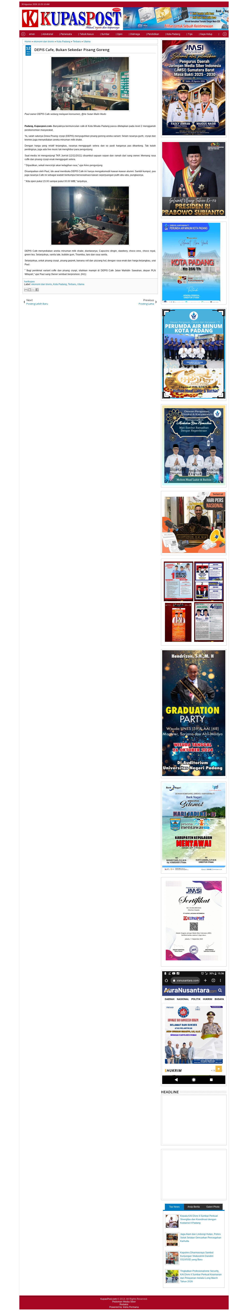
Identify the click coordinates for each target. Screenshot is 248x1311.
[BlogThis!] (30, 290)
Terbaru (72, 284)
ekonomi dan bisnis (41, 284)
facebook (213, 4)
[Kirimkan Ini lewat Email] (26, 290)
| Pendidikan (152, 34)
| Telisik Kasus (86, 34)
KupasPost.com (108, 1299)
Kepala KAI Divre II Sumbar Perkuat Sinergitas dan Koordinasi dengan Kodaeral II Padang (199, 1219)
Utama (80, 284)
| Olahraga (134, 34)
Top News (174, 1206)
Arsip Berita (194, 1206)
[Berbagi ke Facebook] (37, 290)
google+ (218, 4)
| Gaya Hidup (205, 34)
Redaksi (124, 1304)
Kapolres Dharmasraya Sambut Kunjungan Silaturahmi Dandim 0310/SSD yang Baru (196, 1256)
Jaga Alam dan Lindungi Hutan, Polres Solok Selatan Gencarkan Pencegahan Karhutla (200, 1238)
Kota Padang (60, 284)
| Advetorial (47, 34)
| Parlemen (29, 34)
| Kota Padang (172, 34)
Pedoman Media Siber (124, 1301)
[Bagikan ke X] (33, 290)
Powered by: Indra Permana (124, 1307)
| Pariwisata (65, 34)
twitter (208, 4)
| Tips (190, 34)
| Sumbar (104, 34)
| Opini (119, 34)
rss (223, 4)
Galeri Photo (213, 1206)
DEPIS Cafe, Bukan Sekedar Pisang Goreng (71, 49)
